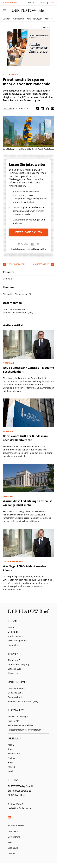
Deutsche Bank (15, 692)
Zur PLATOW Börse (10, 2)
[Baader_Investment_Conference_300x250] (28, 47)
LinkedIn (9, 817)
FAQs (10, 762)
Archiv (11, 744)
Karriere (12, 771)
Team (10, 749)
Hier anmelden (39, 249)
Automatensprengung (18, 664)
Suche (31, 2)
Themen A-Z (14, 660)
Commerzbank (15, 697)
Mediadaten (14, 753)
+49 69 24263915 (17, 803)
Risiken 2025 (14, 721)
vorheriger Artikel (16, 264)
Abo (52, 2)
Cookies (11, 853)
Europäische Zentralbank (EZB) (23, 701)
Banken (6, 18)
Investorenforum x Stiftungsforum (24, 729)
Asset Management (17, 640)
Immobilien (13, 645)
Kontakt (11, 766)
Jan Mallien (8, 108)
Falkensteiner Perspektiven (21, 725)
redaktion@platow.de (19, 808)
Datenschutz (14, 836)
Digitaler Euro (14, 668)
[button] (37, 108)
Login (42, 2)
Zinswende (13, 673)
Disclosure (13, 847)
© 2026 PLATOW (16, 825)
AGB (10, 842)
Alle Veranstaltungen (18, 716)
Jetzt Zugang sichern (28, 232)
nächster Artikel (41, 264)
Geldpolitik (18, 18)
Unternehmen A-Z (16, 688)
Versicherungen (34, 18)
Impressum (13, 831)
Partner (11, 758)
